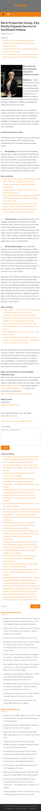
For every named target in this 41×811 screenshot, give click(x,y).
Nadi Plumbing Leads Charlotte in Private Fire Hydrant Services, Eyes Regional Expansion (19, 760)
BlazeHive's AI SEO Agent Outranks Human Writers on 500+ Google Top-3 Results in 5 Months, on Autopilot (20, 572)
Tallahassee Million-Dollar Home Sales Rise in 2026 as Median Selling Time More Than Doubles (21, 793)
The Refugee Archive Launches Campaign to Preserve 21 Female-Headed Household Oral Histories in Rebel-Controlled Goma (19, 525)
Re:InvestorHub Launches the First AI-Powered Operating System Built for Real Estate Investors (20, 753)
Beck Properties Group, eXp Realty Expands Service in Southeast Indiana (20, 26)
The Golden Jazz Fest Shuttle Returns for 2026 (20, 638)
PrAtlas (20, 5)
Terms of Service (22, 808)
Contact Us (33, 808)
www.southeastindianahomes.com (13, 388)
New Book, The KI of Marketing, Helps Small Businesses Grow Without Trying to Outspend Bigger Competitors (19, 43)
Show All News (6, 421)
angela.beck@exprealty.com (11, 386)
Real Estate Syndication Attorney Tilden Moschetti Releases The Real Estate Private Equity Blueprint (20, 773)
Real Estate (14, 416)
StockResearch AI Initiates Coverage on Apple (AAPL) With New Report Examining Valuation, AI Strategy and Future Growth (21, 198)
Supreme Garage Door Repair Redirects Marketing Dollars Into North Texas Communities (21, 726)
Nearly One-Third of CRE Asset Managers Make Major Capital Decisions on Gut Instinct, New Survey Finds (21, 326)
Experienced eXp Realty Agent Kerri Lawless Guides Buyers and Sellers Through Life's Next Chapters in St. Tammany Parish (21, 718)
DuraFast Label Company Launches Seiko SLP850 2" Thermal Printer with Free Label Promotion (21, 695)
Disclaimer (16, 421)
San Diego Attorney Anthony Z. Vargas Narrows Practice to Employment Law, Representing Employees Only (20, 558)
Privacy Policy (10, 808)
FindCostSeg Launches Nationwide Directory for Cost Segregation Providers (20, 766)
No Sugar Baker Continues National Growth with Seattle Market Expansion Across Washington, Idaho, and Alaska (21, 517)
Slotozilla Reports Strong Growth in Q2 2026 (19, 495)
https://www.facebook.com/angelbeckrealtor (17, 394)
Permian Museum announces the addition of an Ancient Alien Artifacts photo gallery (19, 701)
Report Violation (27, 421)
